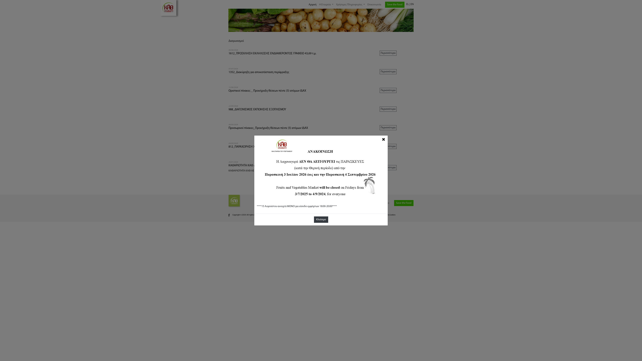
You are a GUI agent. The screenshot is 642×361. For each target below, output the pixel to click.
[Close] (383, 139)
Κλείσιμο (321, 219)
